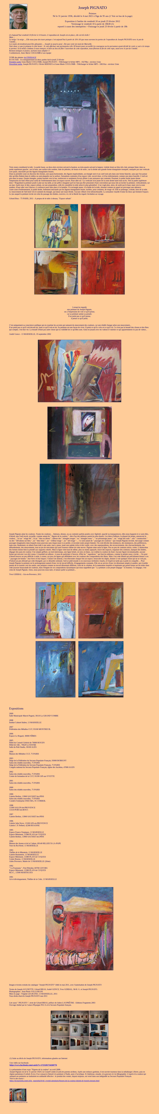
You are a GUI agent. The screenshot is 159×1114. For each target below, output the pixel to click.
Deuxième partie (15, 64)
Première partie (15, 62)
